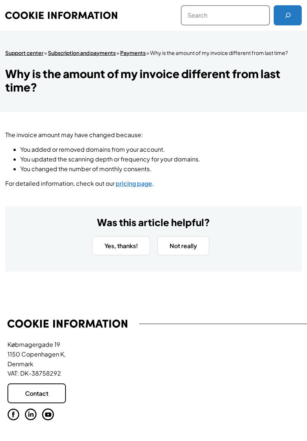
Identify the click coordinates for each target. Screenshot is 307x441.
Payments (133, 52)
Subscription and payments (82, 52)
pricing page (134, 183)
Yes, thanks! (121, 246)
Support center (24, 52)
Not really (183, 246)
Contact (36, 393)
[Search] (288, 15)
